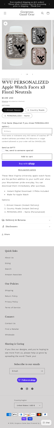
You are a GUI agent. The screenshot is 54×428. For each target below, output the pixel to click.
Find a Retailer (12, 329)
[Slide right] (32, 74)
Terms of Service (12, 308)
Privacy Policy (11, 302)
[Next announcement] (49, 4)
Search (8, 269)
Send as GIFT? (8, 148)
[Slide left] (21, 74)
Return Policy (11, 296)
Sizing (8, 263)
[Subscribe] (42, 371)
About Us (9, 258)
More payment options (27, 170)
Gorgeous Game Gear (22, 423)
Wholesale (9, 335)
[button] (5, 13)
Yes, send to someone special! (19, 150)
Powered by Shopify (38, 423)
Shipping (5, 101)
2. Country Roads (36, 110)
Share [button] (7, 234)
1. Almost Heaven (13, 110)
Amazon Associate (13, 275)
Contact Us (10, 323)
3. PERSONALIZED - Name (17, 116)
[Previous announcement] (4, 4)
